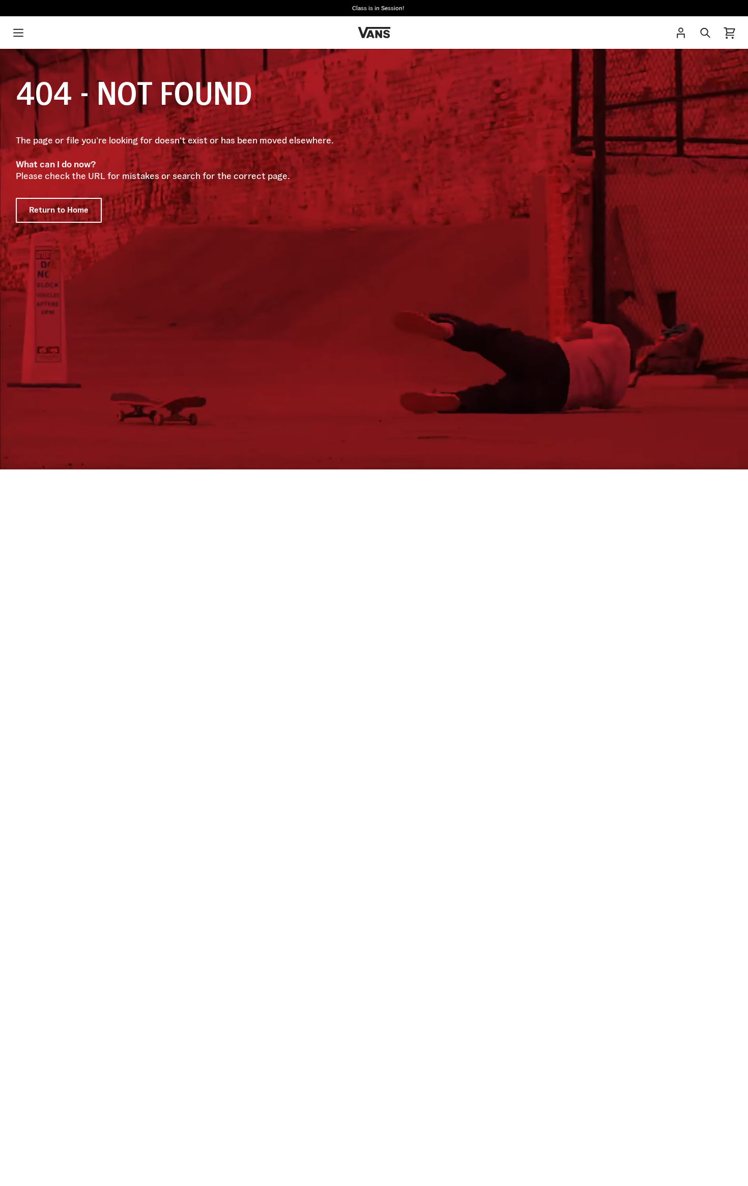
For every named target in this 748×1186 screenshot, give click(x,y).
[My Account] (681, 32)
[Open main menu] (18, 32)
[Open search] (705, 32)
